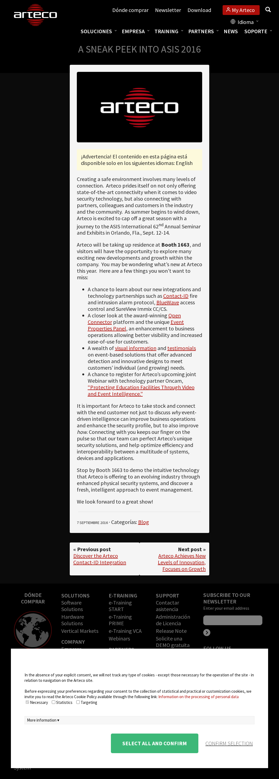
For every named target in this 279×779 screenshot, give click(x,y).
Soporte (255, 31)
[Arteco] (41, 15)
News (231, 31)
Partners (201, 31)
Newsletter (168, 10)
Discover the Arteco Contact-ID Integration (99, 559)
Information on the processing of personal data (198, 696)
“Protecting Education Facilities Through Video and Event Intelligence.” (141, 390)
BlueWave (167, 302)
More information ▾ (43, 720)
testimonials (181, 348)
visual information (135, 348)
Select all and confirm (154, 743)
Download (199, 10)
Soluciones (96, 31)
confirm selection (229, 743)
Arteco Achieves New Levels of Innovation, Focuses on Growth (182, 562)
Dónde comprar (130, 10)
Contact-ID (176, 295)
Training (166, 31)
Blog (143, 522)
